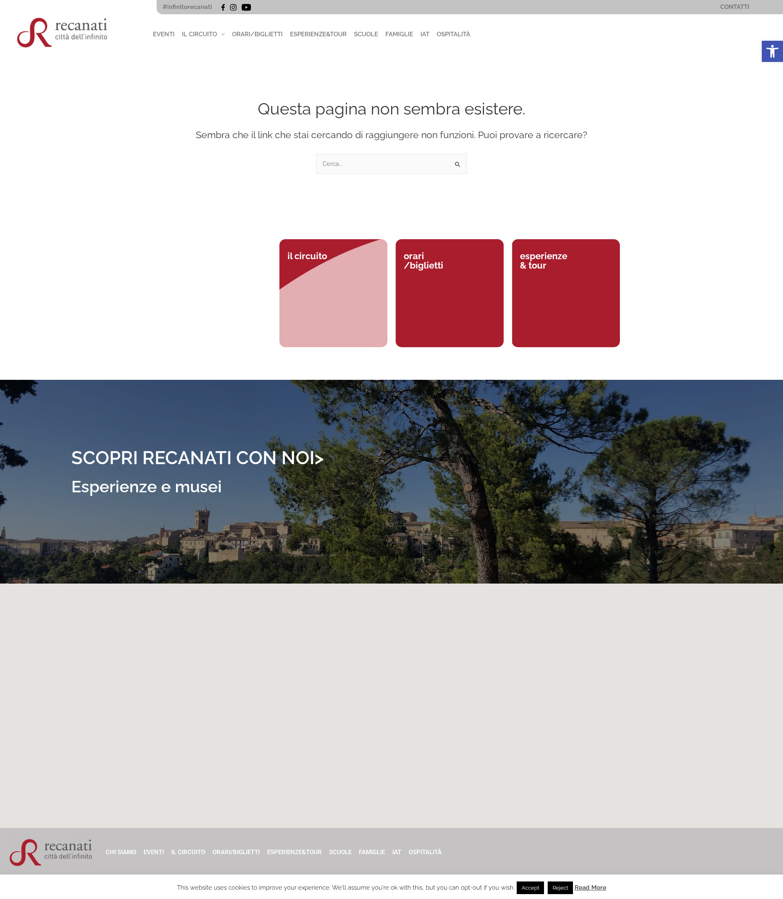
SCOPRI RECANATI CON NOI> (197, 458)
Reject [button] (560, 888)
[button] (772, 51)
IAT (424, 34)
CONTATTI (734, 7)
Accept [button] (530, 888)
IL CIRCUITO (199, 34)
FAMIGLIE (399, 34)
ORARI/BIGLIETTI (257, 34)
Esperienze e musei (146, 486)
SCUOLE (366, 34)
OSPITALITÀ (453, 34)
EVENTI (164, 34)
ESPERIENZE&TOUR (318, 34)
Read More (590, 887)
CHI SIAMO (121, 852)
